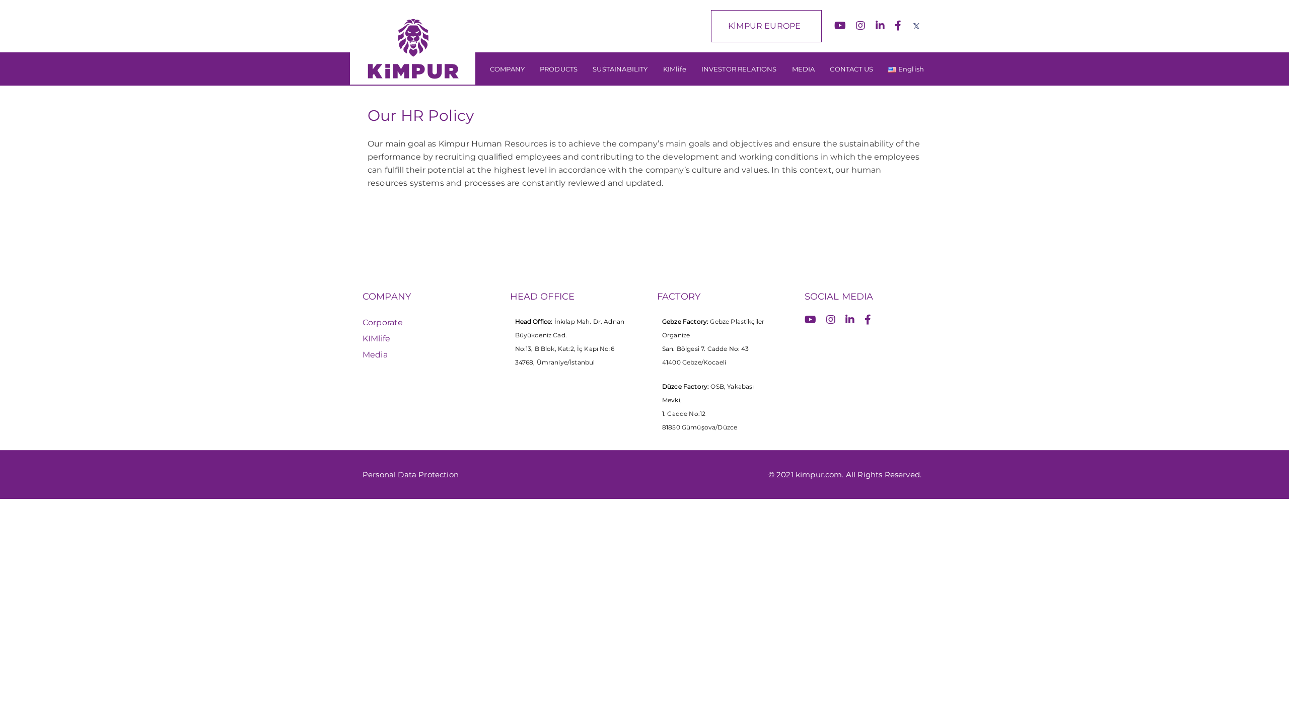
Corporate (383, 322)
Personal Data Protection (411, 474)
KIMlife (376, 338)
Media (375, 354)
